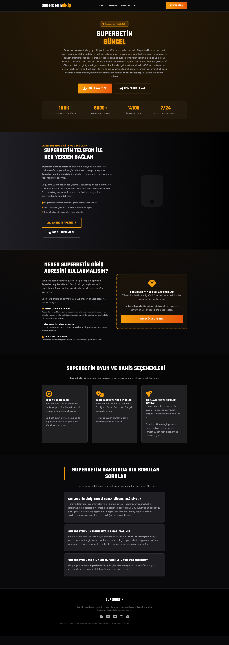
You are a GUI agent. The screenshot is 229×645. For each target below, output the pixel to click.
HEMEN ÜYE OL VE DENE (152, 319)
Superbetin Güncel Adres (119, 623)
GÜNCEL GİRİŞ (176, 5)
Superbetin (56, 5)
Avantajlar (112, 5)
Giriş (101, 5)
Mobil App (125, 5)
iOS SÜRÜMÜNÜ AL (63, 232)
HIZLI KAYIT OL (98, 88)
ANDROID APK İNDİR (64, 222)
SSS (136, 5)
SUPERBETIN (115, 599)
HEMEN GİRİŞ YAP (135, 88)
